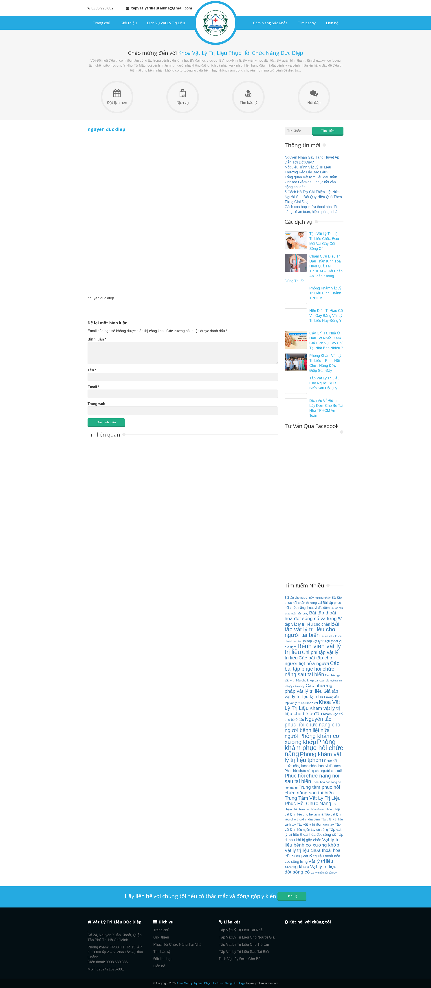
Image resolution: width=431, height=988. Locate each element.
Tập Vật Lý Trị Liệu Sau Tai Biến (244, 952)
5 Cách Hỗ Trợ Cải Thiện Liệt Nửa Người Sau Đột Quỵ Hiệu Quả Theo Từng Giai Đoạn (313, 197)
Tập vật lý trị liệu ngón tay (315, 824)
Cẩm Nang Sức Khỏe (270, 22)
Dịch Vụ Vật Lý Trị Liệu (166, 22)
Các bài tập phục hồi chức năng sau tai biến (312, 668)
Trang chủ (101, 22)
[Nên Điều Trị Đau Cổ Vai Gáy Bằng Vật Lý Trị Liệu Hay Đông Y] (296, 317)
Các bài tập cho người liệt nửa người (308, 660)
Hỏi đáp (314, 102)
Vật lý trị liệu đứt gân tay (324, 872)
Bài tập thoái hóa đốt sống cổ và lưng (311, 615)
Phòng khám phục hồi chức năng (314, 747)
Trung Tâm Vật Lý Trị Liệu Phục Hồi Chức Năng (313, 800)
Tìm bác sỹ (307, 22)
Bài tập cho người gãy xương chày (308, 597)
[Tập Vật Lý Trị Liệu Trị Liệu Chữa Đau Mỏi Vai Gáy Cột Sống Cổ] (296, 240)
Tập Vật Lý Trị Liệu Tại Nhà (241, 930)
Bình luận (97, 339)
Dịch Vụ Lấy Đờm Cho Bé (239, 959)
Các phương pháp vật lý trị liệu (308, 688)
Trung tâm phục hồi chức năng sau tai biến (312, 789)
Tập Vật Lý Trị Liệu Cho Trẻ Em (244, 944)
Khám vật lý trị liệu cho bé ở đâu (312, 711)
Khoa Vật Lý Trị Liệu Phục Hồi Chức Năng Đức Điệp (210, 983)
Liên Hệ (291, 896)
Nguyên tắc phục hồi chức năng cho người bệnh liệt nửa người (312, 727)
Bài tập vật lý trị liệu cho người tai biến (312, 629)
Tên (92, 370)
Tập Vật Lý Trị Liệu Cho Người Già (247, 937)
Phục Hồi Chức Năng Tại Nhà (177, 944)
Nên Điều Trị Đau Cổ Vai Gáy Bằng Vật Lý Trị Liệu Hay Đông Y (326, 316)
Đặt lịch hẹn (117, 102)
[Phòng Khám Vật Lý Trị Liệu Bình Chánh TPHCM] (296, 295)
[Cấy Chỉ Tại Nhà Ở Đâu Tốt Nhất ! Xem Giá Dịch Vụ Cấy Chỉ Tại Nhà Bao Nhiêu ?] (296, 340)
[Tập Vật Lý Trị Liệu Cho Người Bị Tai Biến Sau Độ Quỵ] (296, 385)
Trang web (96, 404)
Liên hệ (332, 22)
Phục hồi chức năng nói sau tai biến (312, 778)
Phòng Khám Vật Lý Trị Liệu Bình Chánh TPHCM (325, 293)
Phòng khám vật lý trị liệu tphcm (313, 757)
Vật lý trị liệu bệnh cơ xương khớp (312, 842)
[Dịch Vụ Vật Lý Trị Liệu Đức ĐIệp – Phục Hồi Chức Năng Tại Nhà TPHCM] (215, 23)
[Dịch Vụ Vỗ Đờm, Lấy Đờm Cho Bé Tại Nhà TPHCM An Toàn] (296, 407)
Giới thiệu (129, 22)
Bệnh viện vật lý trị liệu (313, 649)
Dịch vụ (182, 102)
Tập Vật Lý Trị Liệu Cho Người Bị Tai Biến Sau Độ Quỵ (324, 383)
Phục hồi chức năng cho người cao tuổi (313, 771)
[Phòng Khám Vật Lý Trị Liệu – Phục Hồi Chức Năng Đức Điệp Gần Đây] (296, 362)
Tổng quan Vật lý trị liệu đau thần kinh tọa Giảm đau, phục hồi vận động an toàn (311, 182)
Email (93, 387)
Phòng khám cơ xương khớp (312, 739)
